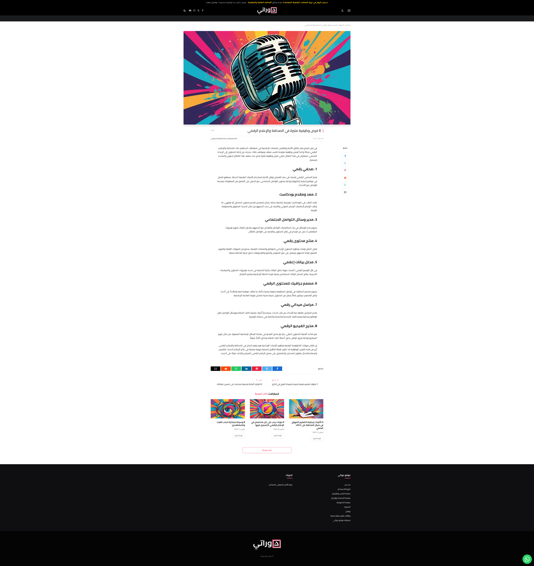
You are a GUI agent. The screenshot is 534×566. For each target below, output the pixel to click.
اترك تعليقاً (267, 450)
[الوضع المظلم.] (342, 10)
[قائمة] (349, 11)
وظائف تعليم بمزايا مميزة (340, 516)
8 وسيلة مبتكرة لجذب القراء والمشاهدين (231, 424)
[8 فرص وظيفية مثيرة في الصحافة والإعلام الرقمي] (267, 124)
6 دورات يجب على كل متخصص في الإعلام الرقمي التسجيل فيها (267, 424)
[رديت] (345, 177)
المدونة (341, 25)
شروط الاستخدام (344, 489)
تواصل (347, 511)
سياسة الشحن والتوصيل (341, 493)
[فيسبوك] (345, 156)
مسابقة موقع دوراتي (341, 520)
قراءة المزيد (317, 438)
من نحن (347, 484)
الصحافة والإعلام (232, 138)
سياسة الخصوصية (343, 502)
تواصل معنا (211, 3)
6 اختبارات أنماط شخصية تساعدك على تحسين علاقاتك (239, 384)
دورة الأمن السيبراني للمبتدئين (280, 484)
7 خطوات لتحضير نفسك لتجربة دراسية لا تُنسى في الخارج (295, 384)
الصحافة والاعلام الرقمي (218, 138)
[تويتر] (345, 163)
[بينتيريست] (345, 170)
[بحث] (185, 11)
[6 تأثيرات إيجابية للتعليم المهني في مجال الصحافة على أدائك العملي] (306, 408)
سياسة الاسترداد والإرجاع (340, 498)
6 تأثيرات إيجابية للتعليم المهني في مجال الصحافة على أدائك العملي (307, 425)
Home (348, 25)
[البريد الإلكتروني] (345, 192)
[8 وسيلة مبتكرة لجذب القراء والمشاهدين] (228, 408)
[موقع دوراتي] (267, 11)
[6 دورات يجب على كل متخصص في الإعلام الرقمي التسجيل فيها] (267, 408)
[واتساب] (345, 184)
